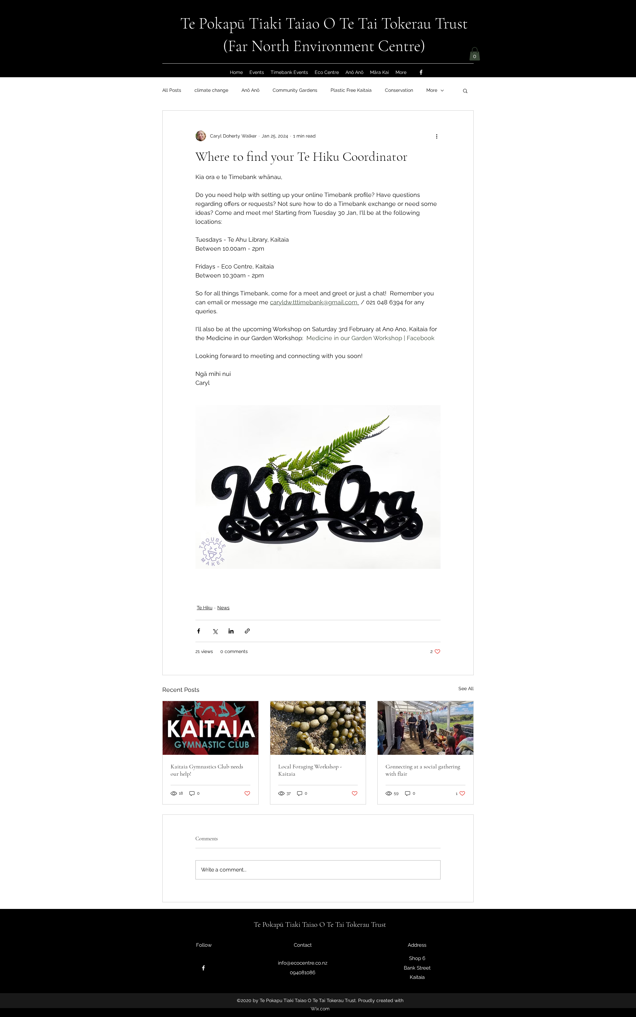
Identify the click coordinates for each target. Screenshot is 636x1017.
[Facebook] (421, 72)
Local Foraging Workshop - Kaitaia (310, 770)
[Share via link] (247, 631)
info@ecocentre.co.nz (302, 963)
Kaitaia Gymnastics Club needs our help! (207, 770)
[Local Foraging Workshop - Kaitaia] (318, 728)
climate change (211, 90)
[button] (474, 54)
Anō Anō (250, 90)
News (223, 607)
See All (466, 688)
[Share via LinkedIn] (231, 631)
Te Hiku (204, 607)
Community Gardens (295, 90)
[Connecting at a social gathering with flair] (425, 728)
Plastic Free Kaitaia (351, 90)
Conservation (399, 90)
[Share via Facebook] (198, 631)
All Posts (171, 90)
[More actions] (437, 136)
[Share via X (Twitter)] (215, 631)
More (431, 90)
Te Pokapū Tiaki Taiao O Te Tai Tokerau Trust (324, 23)
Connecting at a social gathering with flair (423, 770)
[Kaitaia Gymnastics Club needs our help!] (210, 728)
